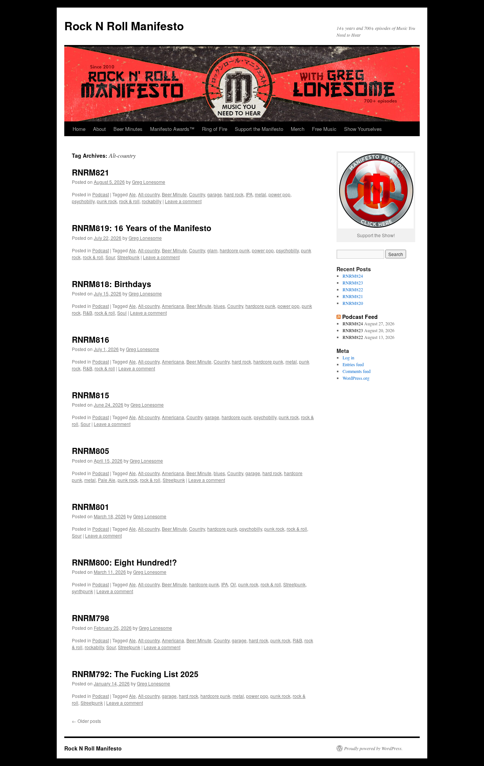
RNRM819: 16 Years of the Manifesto (141, 227)
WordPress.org (356, 378)
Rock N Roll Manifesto (124, 25)
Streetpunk (128, 257)
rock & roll (129, 201)
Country (197, 194)
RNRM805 (90, 450)
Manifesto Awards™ (172, 128)
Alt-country (149, 194)
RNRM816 (90, 339)
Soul (122, 312)
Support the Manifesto (259, 128)
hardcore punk (235, 250)
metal (260, 194)
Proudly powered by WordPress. (373, 748)
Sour (110, 257)
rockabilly (151, 201)
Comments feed (357, 371)
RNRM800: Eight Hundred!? (124, 562)
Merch (297, 128)
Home (79, 128)
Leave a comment (183, 201)
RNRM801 (90, 506)
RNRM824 (353, 276)
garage (214, 194)
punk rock (107, 201)
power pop (279, 194)
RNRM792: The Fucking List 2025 (135, 673)
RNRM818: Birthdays (111, 283)
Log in (348, 357)
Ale (132, 194)
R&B (87, 312)
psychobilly (83, 201)
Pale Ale (106, 480)
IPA (249, 194)
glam (212, 250)
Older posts (86, 721)
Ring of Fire (214, 128)
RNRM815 (90, 395)
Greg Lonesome (148, 182)
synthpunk (82, 591)
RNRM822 (353, 289)
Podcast (100, 194)
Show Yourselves (363, 128)
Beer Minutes (128, 128)
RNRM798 (90, 617)
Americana (173, 306)
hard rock (234, 194)
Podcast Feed (360, 316)
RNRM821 (90, 172)
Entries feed (353, 364)
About (99, 128)
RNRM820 (353, 303)
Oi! (233, 584)
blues (219, 306)
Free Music (324, 128)
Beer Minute (174, 194)
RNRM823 (353, 283)
